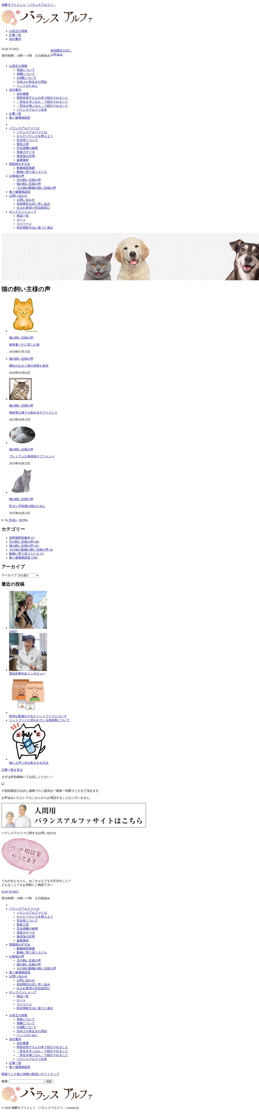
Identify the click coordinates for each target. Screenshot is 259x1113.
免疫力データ (26, 152)
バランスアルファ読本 (32, 109)
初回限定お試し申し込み (33, 203)
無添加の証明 (26, 156)
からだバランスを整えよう (35, 136)
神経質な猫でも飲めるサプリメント (33, 412)
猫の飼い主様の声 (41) (24, 545)
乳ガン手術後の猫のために (27, 506)
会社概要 (23, 93)
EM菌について (26, 77)
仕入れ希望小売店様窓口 (33, 207)
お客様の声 (16, 176)
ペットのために (27, 85)
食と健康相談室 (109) (23, 557)
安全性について (27, 140)
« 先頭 (11, 520)
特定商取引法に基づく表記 (35, 227)
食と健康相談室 (19, 117)
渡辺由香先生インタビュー (27, 673)
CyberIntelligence (90, 1107)
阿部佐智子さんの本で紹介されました (42, 97)
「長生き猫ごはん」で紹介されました (42, 105)
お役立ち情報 (18, 31)
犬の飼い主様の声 (29, 179)
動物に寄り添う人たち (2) (26, 553)
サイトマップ (50, 1074)
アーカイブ (9, 575)
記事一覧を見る (12, 769)
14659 (13, 631)
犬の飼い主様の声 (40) (24, 541)
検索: (5, 1081)
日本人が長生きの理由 (32, 81)
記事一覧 (15, 35)
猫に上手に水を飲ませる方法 (29, 762)
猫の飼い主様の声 (29, 183)
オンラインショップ (22, 211)
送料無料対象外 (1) (22, 537)
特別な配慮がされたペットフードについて (38, 716)
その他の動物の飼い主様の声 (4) (31, 549)
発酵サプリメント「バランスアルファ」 (29, 4)
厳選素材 (23, 160)
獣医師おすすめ (19, 164)
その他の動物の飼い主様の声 (36, 187)
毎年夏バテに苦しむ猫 (24, 344)
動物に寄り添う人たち (32, 172)
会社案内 (15, 39)
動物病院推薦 (26, 168)
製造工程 (23, 144)
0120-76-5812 (10, 891)
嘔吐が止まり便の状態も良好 (29, 365)
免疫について (26, 69)
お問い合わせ (18, 195)
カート (21, 219)
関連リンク (9, 1074)
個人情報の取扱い (29, 1074)
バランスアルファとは (24, 128)
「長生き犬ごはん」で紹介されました (42, 101)
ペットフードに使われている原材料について (39, 720)
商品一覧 (23, 215)
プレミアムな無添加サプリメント (32, 456)
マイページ (24, 223)
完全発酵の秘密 (27, 148)
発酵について (26, 73)
